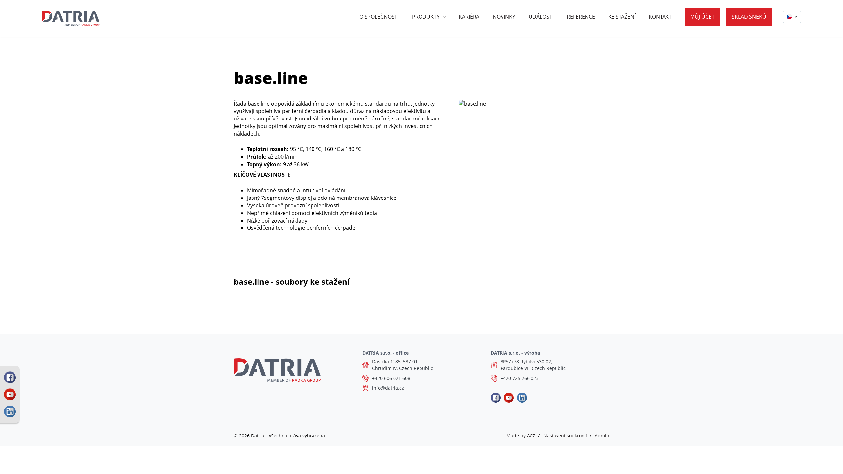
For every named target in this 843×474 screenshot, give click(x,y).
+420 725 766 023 (520, 378)
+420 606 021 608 (391, 378)
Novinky (504, 16)
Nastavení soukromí (565, 436)
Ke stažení (622, 16)
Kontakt (660, 16)
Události (541, 16)
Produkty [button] (426, 16)
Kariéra (469, 16)
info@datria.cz (388, 388)
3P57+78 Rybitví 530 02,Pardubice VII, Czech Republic (533, 364)
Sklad (749, 16)
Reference (581, 16)
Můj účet (702, 16)
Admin (602, 436)
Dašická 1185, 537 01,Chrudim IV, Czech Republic (402, 364)
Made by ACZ (520, 436)
